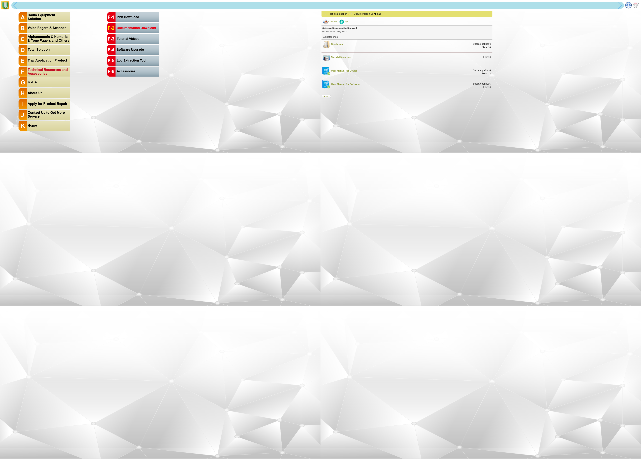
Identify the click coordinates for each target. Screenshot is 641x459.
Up (346, 21)
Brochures (337, 44)
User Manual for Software (345, 84)
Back (326, 97)
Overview (332, 21)
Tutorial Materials (341, 57)
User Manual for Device (344, 70)
